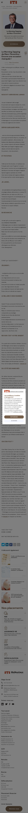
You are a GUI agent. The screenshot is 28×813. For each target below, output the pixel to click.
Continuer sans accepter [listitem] (13, 393)
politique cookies (18, 412)
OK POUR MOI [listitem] (14, 417)
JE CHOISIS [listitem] (14, 420)
